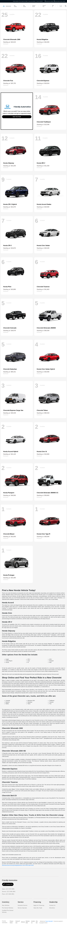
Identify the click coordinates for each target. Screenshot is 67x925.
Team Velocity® (49, 921)
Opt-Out (37, 921)
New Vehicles (5, 905)
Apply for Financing (39, 905)
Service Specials (22, 908)
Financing (37, 902)
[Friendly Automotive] (6, 6)
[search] (65, 6)
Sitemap (23, 921)
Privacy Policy (11, 921)
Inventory (5, 902)
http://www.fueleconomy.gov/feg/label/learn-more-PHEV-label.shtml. (18, 865)
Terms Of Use (17, 921)
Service (20, 902)
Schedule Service (22, 905)
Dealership (53, 902)
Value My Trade (38, 908)
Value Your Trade (17, 116)
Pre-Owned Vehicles (7, 908)
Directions (52, 908)
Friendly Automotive (4, 921)
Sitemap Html (28, 921)
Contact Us (8, 884)
